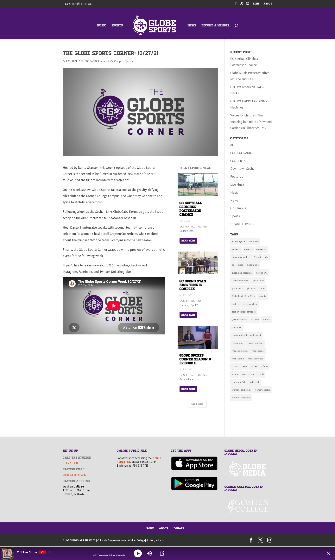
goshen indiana (239, 319)
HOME (256, 4)
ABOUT (268, 4)
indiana (266, 319)
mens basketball (240, 350)
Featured (103, 61)
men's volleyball (255, 342)
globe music (253, 264)
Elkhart (257, 257)
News (234, 200)
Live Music (237, 184)
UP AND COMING (242, 224)
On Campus (116, 61)
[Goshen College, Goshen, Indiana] (248, 505)
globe (240, 264)
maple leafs (237, 342)
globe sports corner (256, 288)
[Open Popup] (162, 553)
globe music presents (242, 272)
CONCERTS (238, 161)
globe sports (237, 288)
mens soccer (258, 350)
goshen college (250, 303)
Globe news (261, 272)
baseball (248, 249)
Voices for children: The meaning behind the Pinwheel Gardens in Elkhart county (251, 121)
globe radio (258, 280)
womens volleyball (241, 397)
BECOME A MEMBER (216, 25)
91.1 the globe (238, 241)
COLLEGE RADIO (88, 61)
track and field (239, 382)
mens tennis (238, 358)
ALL (232, 145)
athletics (236, 249)
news (244, 366)
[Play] (138, 553)
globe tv (262, 296)
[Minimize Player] (328, 553)
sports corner (247, 374)
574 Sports (254, 241)
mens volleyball (255, 358)
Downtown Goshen (243, 168)
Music (234, 192)
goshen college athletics (244, 311)
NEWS (192, 25)
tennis (261, 374)
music (235, 366)
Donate (179, 528)
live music (237, 327)
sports (235, 374)
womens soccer (262, 389)
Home (150, 528)
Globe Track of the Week (243, 296)
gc (233, 264)
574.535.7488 (70, 463)
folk (266, 257)
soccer (254, 366)
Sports (129, 61)
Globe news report (240, 280)
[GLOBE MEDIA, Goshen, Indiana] (248, 469)
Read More (188, 240)
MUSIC (101, 25)
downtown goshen (241, 257)
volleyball (254, 382)
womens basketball (241, 389)
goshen (235, 303)
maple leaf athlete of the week (246, 335)
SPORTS (117, 25)
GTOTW (255, 319)
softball (264, 366)
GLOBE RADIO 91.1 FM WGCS (79, 540)
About (163, 528)
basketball (261, 249)
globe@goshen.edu (74, 474)
